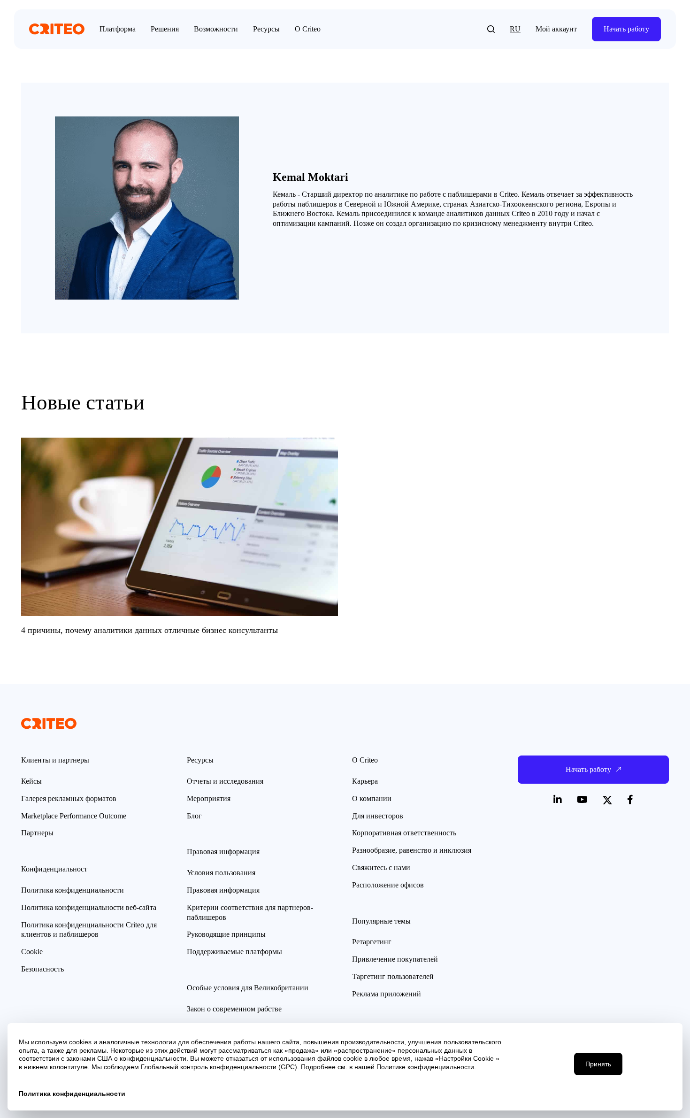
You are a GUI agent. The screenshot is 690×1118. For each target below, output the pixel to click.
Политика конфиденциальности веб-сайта (88, 907)
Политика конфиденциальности (72, 890)
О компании (371, 798)
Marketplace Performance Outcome (73, 816)
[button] (491, 29)
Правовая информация (223, 890)
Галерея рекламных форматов (68, 798)
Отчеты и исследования (225, 781)
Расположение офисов (388, 885)
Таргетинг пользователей (393, 976)
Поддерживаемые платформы (234, 952)
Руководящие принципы (226, 934)
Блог (194, 816)
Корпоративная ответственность (404, 833)
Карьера (365, 781)
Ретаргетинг (371, 942)
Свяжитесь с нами (381, 867)
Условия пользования (221, 873)
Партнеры (37, 833)
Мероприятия (208, 798)
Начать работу (626, 29)
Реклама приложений (386, 994)
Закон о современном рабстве (234, 1009)
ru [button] (515, 29)
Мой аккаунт (556, 29)
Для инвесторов (377, 816)
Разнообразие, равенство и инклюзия (411, 850)
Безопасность (42, 969)
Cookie (32, 952)
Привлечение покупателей (395, 959)
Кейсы (31, 781)
